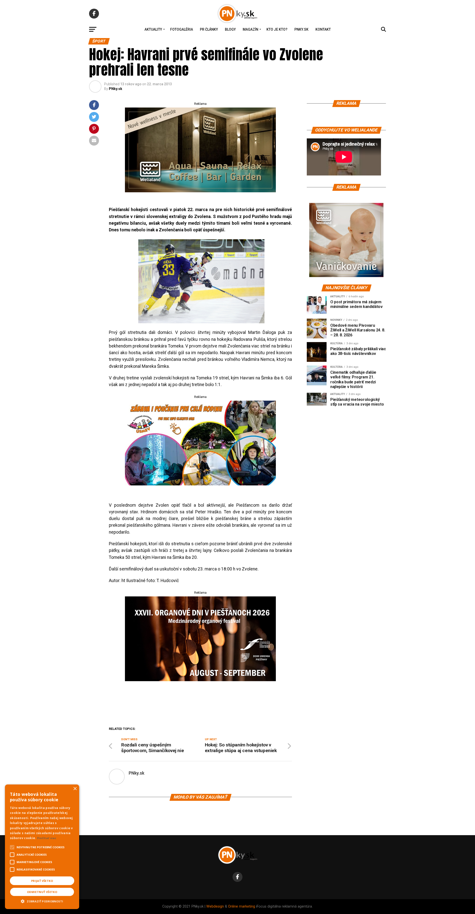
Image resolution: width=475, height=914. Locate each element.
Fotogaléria (181, 29)
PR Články (209, 29)
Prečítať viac (46, 838)
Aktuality (153, 29)
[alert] (42, 846)
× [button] (75, 789)
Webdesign (215, 906)
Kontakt (323, 29)
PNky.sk (301, 29)
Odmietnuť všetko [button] (42, 892)
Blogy (230, 29)
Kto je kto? (276, 29)
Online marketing (241, 906)
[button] (42, 901)
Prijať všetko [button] (42, 881)
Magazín (250, 29)
